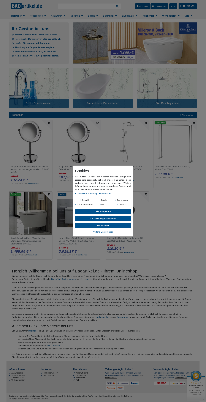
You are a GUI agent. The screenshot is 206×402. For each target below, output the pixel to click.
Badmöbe (33, 331)
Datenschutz (81, 375)
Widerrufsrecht (82, 373)
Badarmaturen (69, 279)
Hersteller (16, 15)
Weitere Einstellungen (103, 231)
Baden (91, 15)
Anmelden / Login (51, 373)
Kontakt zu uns (17, 378)
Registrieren (49, 375)
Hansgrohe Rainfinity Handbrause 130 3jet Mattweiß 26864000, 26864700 (125, 239)
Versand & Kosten (18, 375)
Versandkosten (32, 183)
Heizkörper (149, 15)
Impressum (80, 378)
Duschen (75, 15)
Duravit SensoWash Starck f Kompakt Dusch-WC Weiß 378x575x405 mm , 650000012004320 (76, 241)
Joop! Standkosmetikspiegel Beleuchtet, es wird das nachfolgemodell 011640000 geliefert (30, 169)
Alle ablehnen (103, 225)
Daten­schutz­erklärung (87, 193)
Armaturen (57, 15)
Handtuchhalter (102, 317)
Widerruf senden (18, 380)
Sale (187, 15)
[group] (30, 213)
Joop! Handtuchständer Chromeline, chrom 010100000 (172, 167)
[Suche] (117, 6)
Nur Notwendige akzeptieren (103, 218)
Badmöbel (108, 15)
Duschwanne (123, 317)
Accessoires (36, 15)
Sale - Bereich (53, 345)
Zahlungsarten (17, 373)
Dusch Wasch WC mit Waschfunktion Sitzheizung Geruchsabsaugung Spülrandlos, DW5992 (28, 241)
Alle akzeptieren (103, 211)
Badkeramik (128, 15)
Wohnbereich (169, 15)
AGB (77, 380)
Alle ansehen (187, 115)
